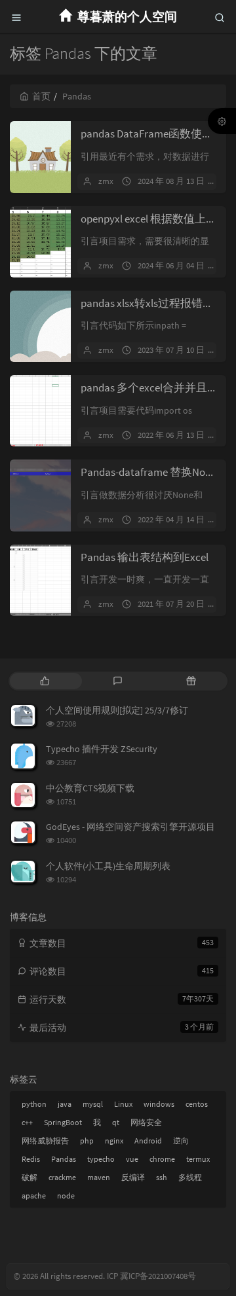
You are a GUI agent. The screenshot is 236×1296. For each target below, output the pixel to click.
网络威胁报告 (45, 1140)
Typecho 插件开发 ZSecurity (101, 749)
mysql (93, 1104)
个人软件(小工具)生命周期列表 (108, 866)
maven (98, 1177)
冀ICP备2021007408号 (157, 1276)
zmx (105, 181)
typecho (101, 1159)
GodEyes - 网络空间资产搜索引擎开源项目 (130, 827)
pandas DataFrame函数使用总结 (158, 133)
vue (132, 1159)
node (66, 1195)
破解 (29, 1177)
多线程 (190, 1177)
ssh (161, 1177)
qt (115, 1122)
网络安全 (146, 1122)
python (34, 1104)
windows (159, 1104)
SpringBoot (63, 1122)
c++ (27, 1122)
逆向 (181, 1140)
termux (198, 1159)
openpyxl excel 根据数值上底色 (154, 218)
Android (148, 1140)
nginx (114, 1140)
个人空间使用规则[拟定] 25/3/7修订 (117, 710)
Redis (31, 1159)
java (64, 1104)
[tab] (45, 681)
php (87, 1140)
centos (197, 1104)
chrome (162, 1159)
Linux (123, 1104)
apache (34, 1195)
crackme (62, 1177)
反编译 (133, 1177)
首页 (41, 96)
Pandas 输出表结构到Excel (144, 557)
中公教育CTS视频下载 (90, 788)
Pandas (63, 1159)
